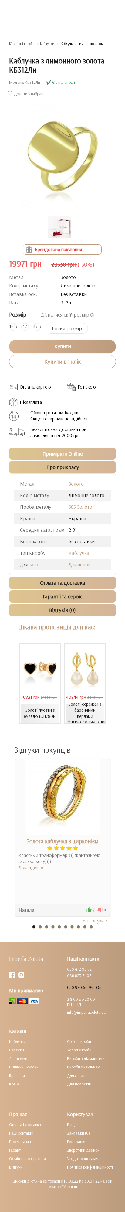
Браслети (17, 1075)
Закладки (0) (78, 1133)
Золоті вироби (79, 1050)
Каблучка (79, 553)
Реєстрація (76, 1141)
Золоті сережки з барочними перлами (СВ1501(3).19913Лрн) (86, 713)
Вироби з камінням (83, 1067)
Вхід (71, 1124)
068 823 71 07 (79, 975)
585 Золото (80, 507)
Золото (76, 483)
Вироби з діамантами (86, 1058)
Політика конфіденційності (90, 1167)
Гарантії (15, 1150)
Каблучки (17, 1041)
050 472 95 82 (79, 969)
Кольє (14, 1084)
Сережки (16, 1050)
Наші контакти (21, 1133)
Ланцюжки (18, 1058)
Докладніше (31, 867)
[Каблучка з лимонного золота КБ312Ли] (62, 153)
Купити (62, 346)
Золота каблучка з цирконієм (63, 841)
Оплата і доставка (25, 1124)
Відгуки (15, 1167)
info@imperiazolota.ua (86, 1012)
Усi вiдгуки (93, 921)
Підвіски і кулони (24, 1067)
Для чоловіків (79, 1084)
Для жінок (79, 564)
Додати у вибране (29, 94)
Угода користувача (83, 1158)
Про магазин (20, 1141)
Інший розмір (67, 328)
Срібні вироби (79, 1041)
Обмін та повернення (27, 1158)
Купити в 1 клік (62, 361)
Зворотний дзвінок (83, 1150)
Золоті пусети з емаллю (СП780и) (40, 713)
